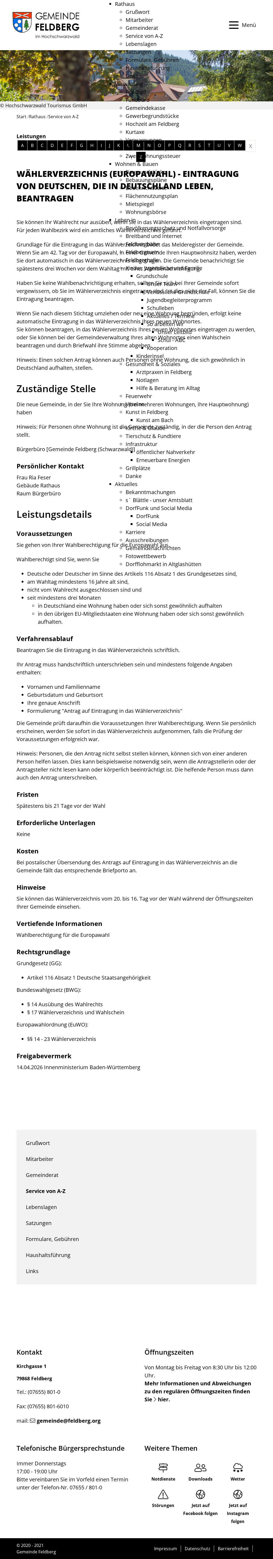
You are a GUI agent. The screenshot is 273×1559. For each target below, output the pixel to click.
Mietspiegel (140, 204)
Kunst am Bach (154, 420)
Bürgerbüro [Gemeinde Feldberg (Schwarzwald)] (76, 449)
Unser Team (162, 284)
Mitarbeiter (139, 19)
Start (21, 117)
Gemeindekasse (145, 108)
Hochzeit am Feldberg (152, 124)
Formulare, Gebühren (152, 59)
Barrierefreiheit (233, 1549)
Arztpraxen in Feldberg (164, 372)
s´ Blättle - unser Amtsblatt (159, 500)
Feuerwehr (139, 396)
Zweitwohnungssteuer (153, 156)
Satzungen (138, 51)
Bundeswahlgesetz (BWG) (48, 989)
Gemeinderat (142, 27)
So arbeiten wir (165, 324)
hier (163, 1399)
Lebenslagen (141, 43)
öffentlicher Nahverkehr (165, 452)
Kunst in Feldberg (147, 412)
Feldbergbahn (142, 244)
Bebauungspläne (146, 180)
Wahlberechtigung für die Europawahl (63, 934)
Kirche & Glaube (145, 428)
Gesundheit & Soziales (153, 364)
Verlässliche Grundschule (178, 292)
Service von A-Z (144, 35)
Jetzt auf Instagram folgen (238, 1513)
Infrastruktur (141, 444)
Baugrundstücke (146, 172)
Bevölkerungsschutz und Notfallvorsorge (176, 228)
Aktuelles (126, 484)
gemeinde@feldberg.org (69, 1420)
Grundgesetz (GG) (39, 963)
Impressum (165, 1549)
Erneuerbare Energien (163, 460)
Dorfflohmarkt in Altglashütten (163, 564)
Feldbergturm (142, 252)
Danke (134, 476)
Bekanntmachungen (150, 492)
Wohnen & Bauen (136, 164)
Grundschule (152, 276)
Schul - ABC (172, 340)
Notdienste (163, 1479)
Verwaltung (129, 84)
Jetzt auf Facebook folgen (200, 1509)
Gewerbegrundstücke (152, 116)
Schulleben (160, 308)
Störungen (163, 1505)
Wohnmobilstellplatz (151, 148)
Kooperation (162, 348)
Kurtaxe (135, 132)
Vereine (135, 404)
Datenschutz (197, 1549)
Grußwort (138, 11)
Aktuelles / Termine (171, 316)
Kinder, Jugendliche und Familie (164, 268)
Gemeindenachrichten (153, 548)
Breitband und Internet (154, 236)
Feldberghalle (142, 260)
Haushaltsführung (148, 67)
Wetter (238, 1479)
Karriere (135, 532)
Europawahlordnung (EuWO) (52, 1024)
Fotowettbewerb (146, 556)
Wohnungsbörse (146, 212)
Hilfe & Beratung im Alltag (168, 388)
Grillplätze (138, 468)
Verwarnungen (144, 140)
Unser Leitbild (175, 332)
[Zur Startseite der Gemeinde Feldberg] (46, 25)
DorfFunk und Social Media (159, 508)
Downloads (200, 1479)
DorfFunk (147, 516)
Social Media (151, 524)
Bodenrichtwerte (146, 188)
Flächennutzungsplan (152, 196)
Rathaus (125, 3)
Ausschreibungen (147, 540)
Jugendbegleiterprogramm (179, 300)
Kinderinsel (150, 356)
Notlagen (147, 380)
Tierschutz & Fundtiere (153, 436)
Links (132, 75)
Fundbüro (138, 100)
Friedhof (136, 92)
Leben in (125, 220)
